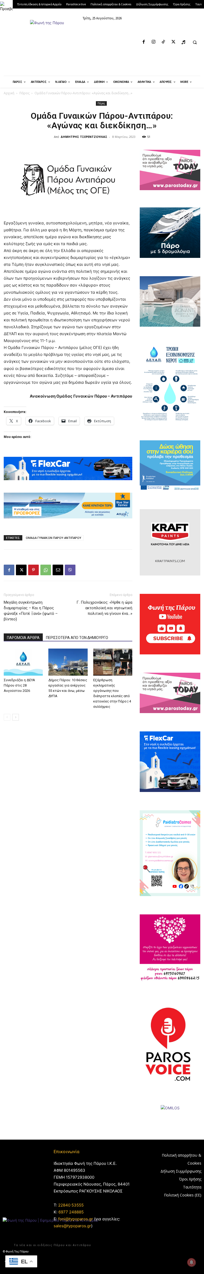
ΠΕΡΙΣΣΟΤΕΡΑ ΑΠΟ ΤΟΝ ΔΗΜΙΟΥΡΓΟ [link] (77, 638)
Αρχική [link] (9, 93)
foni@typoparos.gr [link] (75, 1218)
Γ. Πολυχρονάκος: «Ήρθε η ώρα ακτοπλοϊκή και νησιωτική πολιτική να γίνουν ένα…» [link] (104, 608)
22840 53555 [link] (71, 1205)
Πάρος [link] (24, 93)
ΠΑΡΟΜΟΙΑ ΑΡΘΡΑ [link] (23, 638)
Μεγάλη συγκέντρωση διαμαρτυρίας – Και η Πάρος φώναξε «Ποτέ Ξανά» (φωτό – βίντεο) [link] (31, 610)
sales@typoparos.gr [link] (72, 1225)
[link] (6, 6)
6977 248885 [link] (71, 1212)
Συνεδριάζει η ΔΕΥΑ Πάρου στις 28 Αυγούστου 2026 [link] (19, 685)
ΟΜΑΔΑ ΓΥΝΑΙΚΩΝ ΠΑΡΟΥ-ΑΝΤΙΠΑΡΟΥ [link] (53, 538)
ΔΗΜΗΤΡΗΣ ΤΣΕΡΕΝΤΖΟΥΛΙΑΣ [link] (84, 137)
